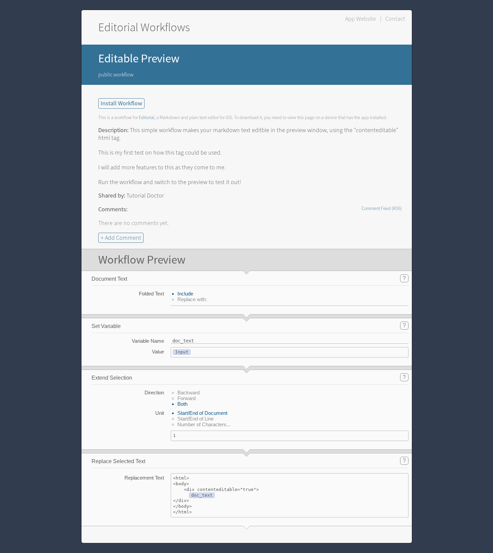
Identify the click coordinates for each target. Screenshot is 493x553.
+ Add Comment (121, 237)
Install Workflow (121, 103)
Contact (395, 18)
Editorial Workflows (144, 27)
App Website (360, 18)
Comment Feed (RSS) (382, 208)
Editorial (146, 117)
